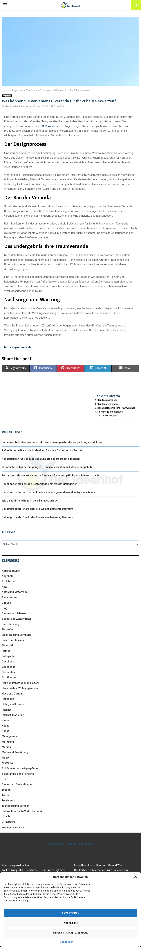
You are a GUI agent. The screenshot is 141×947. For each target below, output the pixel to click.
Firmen (6, 650)
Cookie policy (66, 942)
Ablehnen (71, 923)
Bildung (6, 602)
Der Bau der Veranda (108, 404)
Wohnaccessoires (13, 827)
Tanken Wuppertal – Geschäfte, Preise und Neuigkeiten (34, 870)
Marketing (8, 741)
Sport (5, 779)
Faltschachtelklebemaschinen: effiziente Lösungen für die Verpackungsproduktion (52, 442)
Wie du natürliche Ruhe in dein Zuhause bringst (30, 500)
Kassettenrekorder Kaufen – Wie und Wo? (98, 865)
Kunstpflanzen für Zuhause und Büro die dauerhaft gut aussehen (41, 458)
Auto (4, 586)
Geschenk (8, 661)
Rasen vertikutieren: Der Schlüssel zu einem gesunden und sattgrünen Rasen (48, 492)
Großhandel (9, 677)
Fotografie (8, 656)
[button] (135, 877)
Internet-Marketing (13, 715)
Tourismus (8, 800)
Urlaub (6, 816)
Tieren (6, 795)
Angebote (7, 96)
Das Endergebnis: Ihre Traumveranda (116, 407)
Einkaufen (8, 629)
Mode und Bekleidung (15, 752)
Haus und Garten (12, 693)
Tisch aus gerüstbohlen (15, 865)
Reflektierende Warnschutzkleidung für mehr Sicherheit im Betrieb (42, 450)
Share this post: (110, 415)
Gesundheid (9, 672)
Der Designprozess (107, 400)
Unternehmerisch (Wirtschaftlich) (22, 811)
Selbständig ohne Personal (18, 773)
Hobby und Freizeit (13, 704)
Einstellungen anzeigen (70, 933)
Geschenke (8, 666)
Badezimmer (10, 597)
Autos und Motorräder (15, 592)
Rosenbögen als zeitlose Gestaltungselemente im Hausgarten (39, 483)
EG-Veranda (48, 126)
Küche (5, 725)
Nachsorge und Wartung (110, 411)
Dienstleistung (10, 624)
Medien (6, 747)
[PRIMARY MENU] (5, 5)
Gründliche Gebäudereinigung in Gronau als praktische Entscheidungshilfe (47, 467)
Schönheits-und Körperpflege (20, 768)
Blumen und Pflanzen (14, 613)
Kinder (6, 720)
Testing (6, 789)
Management (10, 736)
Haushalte (8, 698)
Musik (5, 757)
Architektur (8, 581)
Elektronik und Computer (16, 634)
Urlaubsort (8, 821)
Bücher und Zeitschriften (17, 618)
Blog (5, 608)
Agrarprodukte (11, 570)
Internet (6, 709)
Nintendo (7, 763)
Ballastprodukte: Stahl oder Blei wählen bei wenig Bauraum (37, 508)
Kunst (5, 730)
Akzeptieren (70, 913)
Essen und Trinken (13, 640)
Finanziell (8, 645)
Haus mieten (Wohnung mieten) (20, 688)
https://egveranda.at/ (17, 347)
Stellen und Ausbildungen (17, 784)
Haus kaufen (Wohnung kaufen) (20, 683)
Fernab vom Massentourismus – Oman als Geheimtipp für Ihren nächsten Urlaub (50, 475)
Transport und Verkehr (15, 805)
